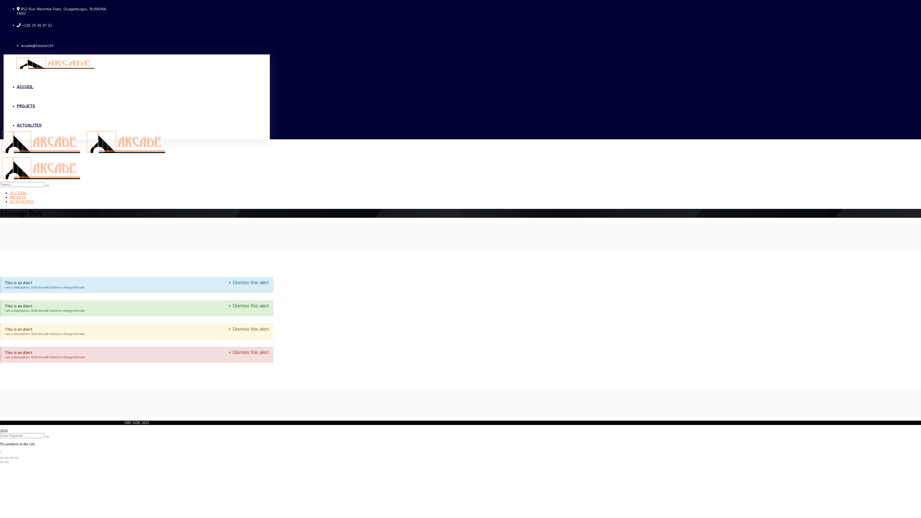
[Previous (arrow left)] (2, 462)
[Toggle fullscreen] (11, 458)
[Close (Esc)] (2, 458)
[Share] (7, 458)
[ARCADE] (42, 154)
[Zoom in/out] (16, 458)
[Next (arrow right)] (7, 462)
